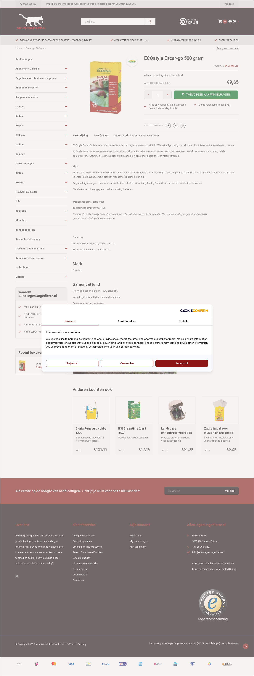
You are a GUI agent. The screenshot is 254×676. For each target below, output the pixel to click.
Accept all (181, 363)
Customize (127, 363)
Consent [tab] (70, 321)
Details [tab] (184, 321)
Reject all (72, 363)
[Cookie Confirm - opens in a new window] (194, 310)
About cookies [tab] (127, 321)
